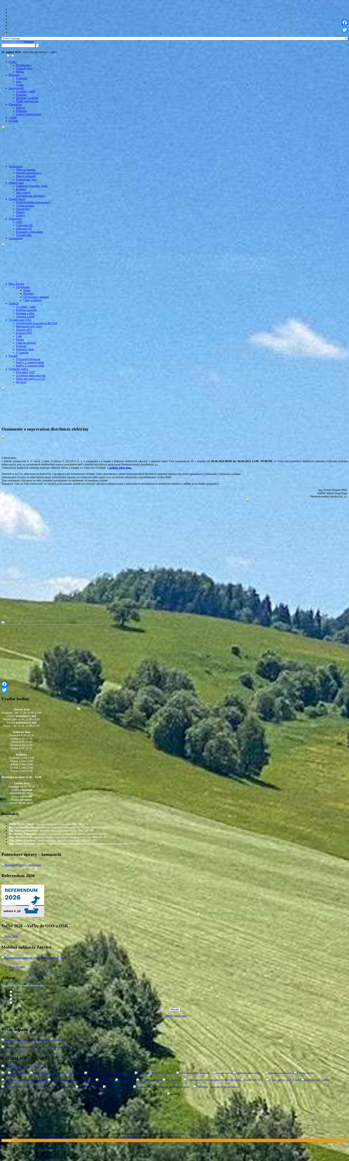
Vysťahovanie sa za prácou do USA (36, 323)
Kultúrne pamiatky (26, 310)
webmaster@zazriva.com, (57, 1137)
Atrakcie (14, 303)
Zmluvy (20, 215)
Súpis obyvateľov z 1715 (30, 378)
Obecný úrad (16, 182)
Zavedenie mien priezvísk (30, 375)
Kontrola (21, 346)
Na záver (21, 382)
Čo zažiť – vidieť (26, 91)
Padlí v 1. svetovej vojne (30, 362)
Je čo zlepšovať (22, 999)
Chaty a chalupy (32, 300)
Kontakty (21, 189)
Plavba (20, 339)
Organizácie (16, 238)
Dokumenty (15, 218)
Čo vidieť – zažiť (26, 306)
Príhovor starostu (25, 169)
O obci (13, 61)
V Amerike (22, 352)
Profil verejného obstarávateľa (33, 202)
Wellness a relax (25, 313)
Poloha (20, 71)
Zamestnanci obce (26, 179)
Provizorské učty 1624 (29, 326)
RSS (11, 970)
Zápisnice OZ (24, 228)
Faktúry (20, 212)
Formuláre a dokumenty (29, 231)
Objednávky (23, 208)
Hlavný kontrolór (26, 176)
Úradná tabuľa (17, 199)
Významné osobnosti (28, 359)
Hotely (27, 290)
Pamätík (13, 355)
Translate (28, 41)
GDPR (13, 117)
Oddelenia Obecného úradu (32, 186)
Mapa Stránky (17, 966)
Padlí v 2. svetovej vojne (30, 365)
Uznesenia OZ (24, 225)
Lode (19, 336)
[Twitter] (174, 690)
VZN (19, 222)
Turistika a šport (25, 316)
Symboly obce (24, 68)
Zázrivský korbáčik (27, 97)
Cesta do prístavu (26, 342)
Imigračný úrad (24, 349)
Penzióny (28, 293)
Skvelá (17, 991)
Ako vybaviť (23, 192)
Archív (20, 84)
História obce (23, 65)
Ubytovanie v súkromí (36, 296)
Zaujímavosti (16, 88)
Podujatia (14, 75)
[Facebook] (174, 684)
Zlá (15, 1002)
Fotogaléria (15, 104)
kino (18, 81)
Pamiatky (21, 94)
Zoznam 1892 (24, 332)
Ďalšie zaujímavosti (27, 101)
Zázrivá (20, 107)
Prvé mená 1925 (25, 372)
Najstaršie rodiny (18, 369)
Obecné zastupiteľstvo (29, 172)
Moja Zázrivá (16, 283)
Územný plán (23, 235)
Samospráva (16, 166)
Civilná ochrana (25, 205)
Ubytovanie (22, 287)
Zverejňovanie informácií (30, 195)
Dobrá (17, 995)
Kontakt (13, 120)
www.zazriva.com (130, 1137)
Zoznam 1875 (24, 329)
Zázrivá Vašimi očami (28, 114)
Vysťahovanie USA (20, 319)
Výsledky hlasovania (174, 1015)
